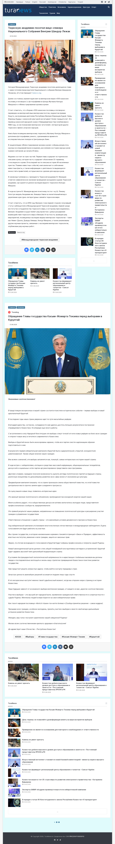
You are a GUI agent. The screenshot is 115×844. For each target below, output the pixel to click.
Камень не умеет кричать (99, 105)
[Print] (53, 250)
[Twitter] (32, 250)
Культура (86, 7)
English (34, 2)
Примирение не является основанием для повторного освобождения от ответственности (101, 87)
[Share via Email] (48, 250)
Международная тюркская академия (40, 240)
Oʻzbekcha (62, 2)
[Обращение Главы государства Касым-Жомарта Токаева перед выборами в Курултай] (17, 273)
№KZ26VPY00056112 (77, 836)
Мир (58, 13)
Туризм (52, 13)
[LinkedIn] (37, 250)
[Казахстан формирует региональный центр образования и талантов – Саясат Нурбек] (62, 273)
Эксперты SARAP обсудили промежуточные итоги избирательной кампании (101, 225)
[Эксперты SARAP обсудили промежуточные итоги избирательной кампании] (87, 221)
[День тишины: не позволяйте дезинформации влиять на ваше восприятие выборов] (87, 58)
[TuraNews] (18, 10)
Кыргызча (71, 2)
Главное (12, 24)
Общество (43, 7)
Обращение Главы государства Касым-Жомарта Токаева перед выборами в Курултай (17, 285)
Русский (43, 2)
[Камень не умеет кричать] (40, 273)
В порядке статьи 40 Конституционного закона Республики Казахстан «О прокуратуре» (101, 245)
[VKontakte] (42, 250)
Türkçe (27, 2)
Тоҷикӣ (80, 2)
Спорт (94, 7)
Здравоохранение (74, 7)
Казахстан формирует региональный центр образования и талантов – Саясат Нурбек (62, 285)
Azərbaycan (52, 2)
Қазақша (19, 2)
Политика (52, 7)
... (94, 260)
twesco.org (36, 93)
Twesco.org (20, 232)
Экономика (62, 7)
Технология (43, 13)
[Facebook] (26, 250)
